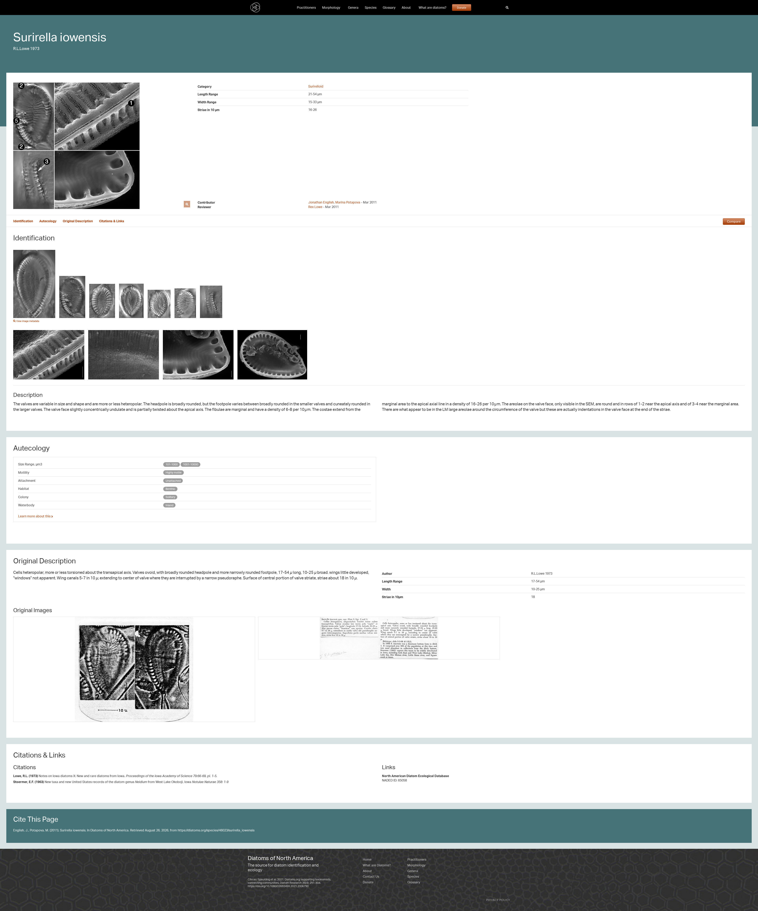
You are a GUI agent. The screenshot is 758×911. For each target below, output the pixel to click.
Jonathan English (321, 202)
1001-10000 (190, 464)
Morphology (331, 7)
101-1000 (172, 464)
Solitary (170, 497)
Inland (169, 505)
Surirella (35, 36)
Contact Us (371, 876)
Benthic (170, 488)
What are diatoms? (432, 7)
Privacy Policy (498, 900)
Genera (353, 7)
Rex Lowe (315, 207)
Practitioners (306, 7)
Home (367, 859)
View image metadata (27, 321)
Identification (23, 221)
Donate (461, 7)
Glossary (389, 7)
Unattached (173, 480)
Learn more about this (34, 516)
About (406, 7)
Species (370, 7)
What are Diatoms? (377, 865)
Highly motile (174, 472)
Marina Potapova (347, 202)
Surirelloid (315, 86)
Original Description (78, 221)
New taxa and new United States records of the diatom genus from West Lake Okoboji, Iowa (120, 782)
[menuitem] (306, 7)
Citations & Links (111, 221)
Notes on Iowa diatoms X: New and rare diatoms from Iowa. (115, 776)
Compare (734, 221)
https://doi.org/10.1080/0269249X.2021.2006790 (278, 886)
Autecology (47, 221)
